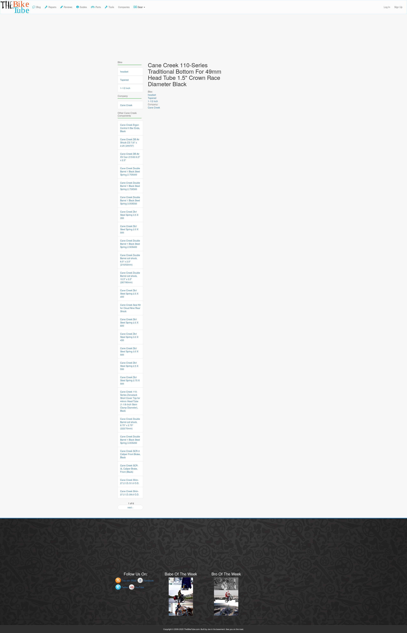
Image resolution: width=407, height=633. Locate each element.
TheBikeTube (8, 13)
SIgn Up (398, 7)
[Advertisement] (203, 36)
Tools (111, 7)
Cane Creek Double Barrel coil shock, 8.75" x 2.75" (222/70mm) (130, 423)
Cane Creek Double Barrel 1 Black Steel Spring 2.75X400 (130, 171)
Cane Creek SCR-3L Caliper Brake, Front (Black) (129, 468)
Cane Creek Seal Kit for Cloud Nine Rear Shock (130, 308)
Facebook (149, 580)
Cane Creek (154, 107)
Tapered (152, 98)
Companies (124, 7)
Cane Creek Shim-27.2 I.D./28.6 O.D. (129, 493)
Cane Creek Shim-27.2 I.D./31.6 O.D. (129, 481)
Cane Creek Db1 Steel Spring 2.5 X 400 (129, 293)
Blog (38, 7)
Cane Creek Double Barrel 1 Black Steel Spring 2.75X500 (130, 186)
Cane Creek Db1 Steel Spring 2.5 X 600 (129, 322)
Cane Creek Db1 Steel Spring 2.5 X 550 (129, 366)
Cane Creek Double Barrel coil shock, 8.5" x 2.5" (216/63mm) (130, 259)
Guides (83, 7)
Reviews (68, 7)
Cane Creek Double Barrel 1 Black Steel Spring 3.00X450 (130, 439)
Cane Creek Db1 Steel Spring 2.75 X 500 (130, 380)
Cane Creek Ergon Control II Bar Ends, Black (130, 128)
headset (152, 94)
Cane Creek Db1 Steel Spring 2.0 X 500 (129, 229)
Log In (387, 7)
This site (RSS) (129, 580)
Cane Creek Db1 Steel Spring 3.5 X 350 (129, 215)
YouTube (139, 587)
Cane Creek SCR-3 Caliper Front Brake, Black (130, 454)
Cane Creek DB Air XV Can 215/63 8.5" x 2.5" (130, 157)
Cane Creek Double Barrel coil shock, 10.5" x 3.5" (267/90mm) (130, 277)
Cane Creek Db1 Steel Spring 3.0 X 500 (129, 351)
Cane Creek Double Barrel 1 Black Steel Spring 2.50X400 (130, 244)
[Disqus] (191, 203)
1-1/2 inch (153, 101)
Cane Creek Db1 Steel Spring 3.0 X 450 (129, 337)
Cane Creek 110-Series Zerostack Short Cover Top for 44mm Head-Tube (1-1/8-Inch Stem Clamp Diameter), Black (130, 401)
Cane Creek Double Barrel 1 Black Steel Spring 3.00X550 (130, 200)
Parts (98, 7)
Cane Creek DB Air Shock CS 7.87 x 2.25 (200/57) (129, 142)
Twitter (124, 587)
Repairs (52, 7)
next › (130, 507)
